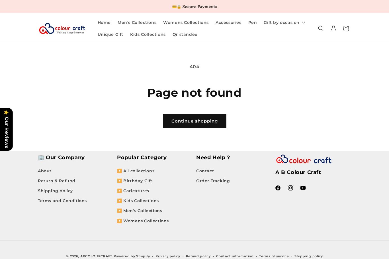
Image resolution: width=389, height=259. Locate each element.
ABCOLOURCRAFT (96, 256)
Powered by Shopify (132, 256)
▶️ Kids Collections (138, 200)
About (45, 170)
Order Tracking (213, 180)
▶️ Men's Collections (139, 210)
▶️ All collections (135, 170)
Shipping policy (55, 190)
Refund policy (198, 256)
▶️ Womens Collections (143, 220)
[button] (283, 22)
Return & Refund (56, 180)
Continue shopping (194, 121)
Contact (205, 170)
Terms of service (274, 256)
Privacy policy (167, 256)
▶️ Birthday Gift (134, 180)
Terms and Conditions (62, 200)
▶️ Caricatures (133, 190)
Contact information (234, 256)
